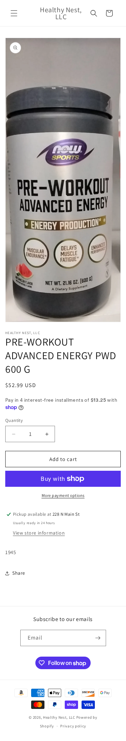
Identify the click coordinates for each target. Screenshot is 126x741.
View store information (39, 533)
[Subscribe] (98, 638)
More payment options (63, 495)
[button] (14, 13)
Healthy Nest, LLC (59, 717)
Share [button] (18, 573)
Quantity (14, 420)
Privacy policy (73, 726)
